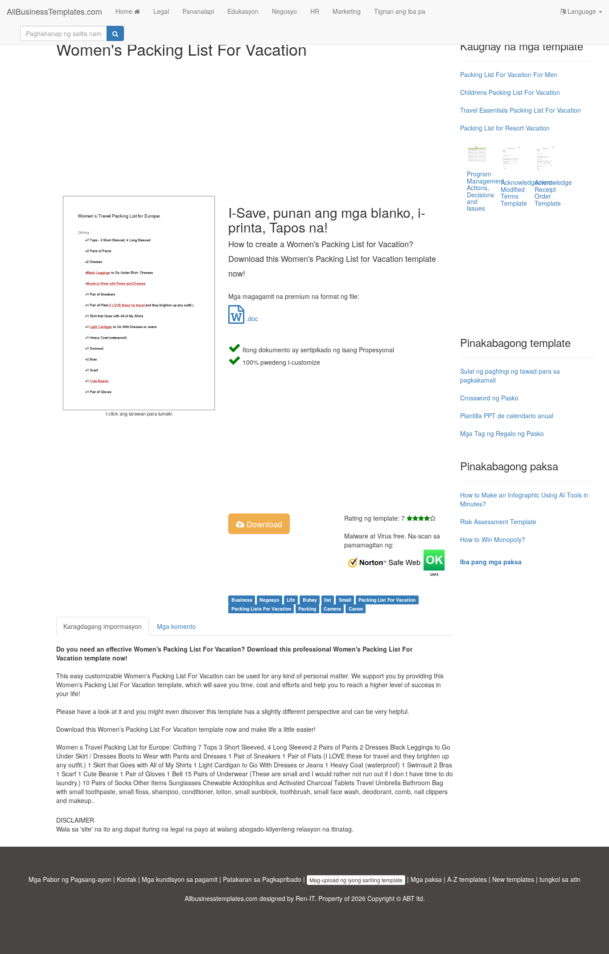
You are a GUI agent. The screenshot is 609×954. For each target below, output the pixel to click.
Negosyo (284, 11)
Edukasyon (243, 11)
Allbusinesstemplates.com (221, 898)
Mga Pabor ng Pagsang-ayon (70, 879)
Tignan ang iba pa (399, 11)
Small (345, 599)
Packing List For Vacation (387, 599)
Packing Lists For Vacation (261, 608)
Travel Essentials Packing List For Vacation (520, 110)
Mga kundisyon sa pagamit (180, 879)
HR (314, 11)
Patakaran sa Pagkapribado (262, 879)
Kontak (126, 879)
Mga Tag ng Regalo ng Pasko (502, 433)
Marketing (347, 11)
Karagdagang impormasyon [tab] (102, 626)
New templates (513, 879)
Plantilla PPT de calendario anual (506, 415)
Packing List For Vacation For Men (508, 74)
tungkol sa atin (559, 879)
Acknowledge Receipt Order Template (553, 192)
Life (291, 599)
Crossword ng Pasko (489, 397)
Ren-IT (305, 898)
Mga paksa (426, 879)
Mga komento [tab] (176, 626)
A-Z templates (467, 879)
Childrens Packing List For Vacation (510, 92)
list (327, 599)
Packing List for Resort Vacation (505, 127)
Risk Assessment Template (498, 521)
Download (263, 524)
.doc (251, 318)
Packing (307, 608)
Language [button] (582, 11)
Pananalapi (198, 11)
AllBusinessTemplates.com (54, 11)
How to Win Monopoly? (492, 539)
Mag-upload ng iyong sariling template (356, 880)
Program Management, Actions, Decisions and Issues (486, 190)
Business (241, 599)
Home (124, 11)
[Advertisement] (254, 124)
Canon (356, 608)
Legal (161, 11)
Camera (332, 608)
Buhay (310, 599)
